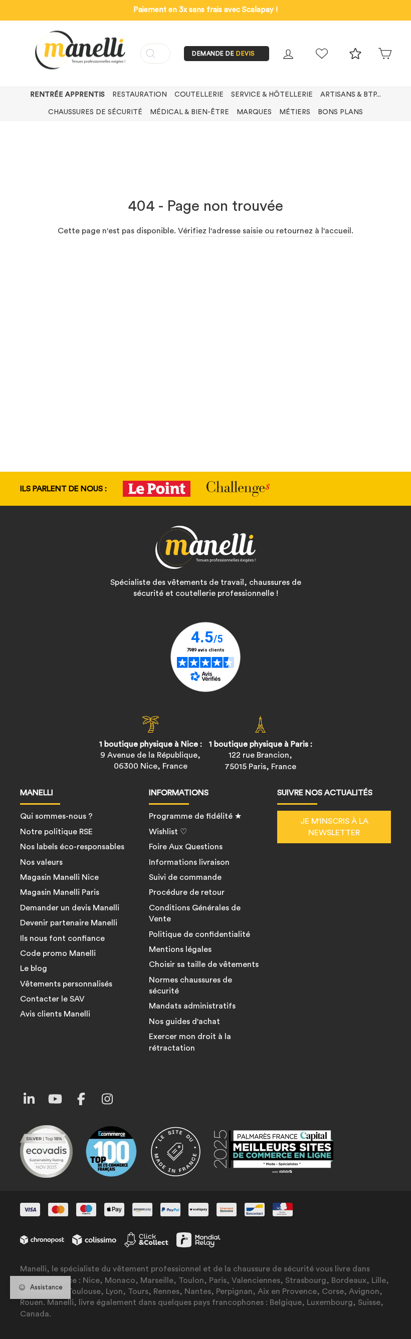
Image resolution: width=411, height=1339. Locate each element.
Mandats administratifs (192, 1006)
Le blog (33, 968)
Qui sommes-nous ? (56, 816)
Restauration (139, 94)
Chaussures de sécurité (95, 112)
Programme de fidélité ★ (195, 816)
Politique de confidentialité (199, 934)
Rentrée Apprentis (67, 94)
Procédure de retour (187, 892)
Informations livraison (189, 862)
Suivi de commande (185, 877)
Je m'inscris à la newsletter (334, 826)
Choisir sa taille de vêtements (204, 964)
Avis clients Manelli (55, 1014)
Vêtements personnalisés (66, 984)
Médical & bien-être (189, 112)
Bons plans (340, 112)
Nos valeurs (41, 862)
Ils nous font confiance (62, 938)
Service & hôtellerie (272, 94)
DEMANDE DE (223, 54)
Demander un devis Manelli (69, 908)
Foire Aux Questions (186, 847)
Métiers (294, 112)
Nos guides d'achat (184, 1022)
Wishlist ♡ (168, 832)
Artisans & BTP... (350, 94)
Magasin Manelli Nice (59, 877)
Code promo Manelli (58, 953)
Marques (254, 112)
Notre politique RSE (56, 832)
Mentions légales (180, 949)
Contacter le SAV (52, 999)
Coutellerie (199, 94)
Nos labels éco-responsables (72, 847)
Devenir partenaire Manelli (68, 923)
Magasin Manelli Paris (59, 892)
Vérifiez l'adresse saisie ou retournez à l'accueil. (265, 231)
